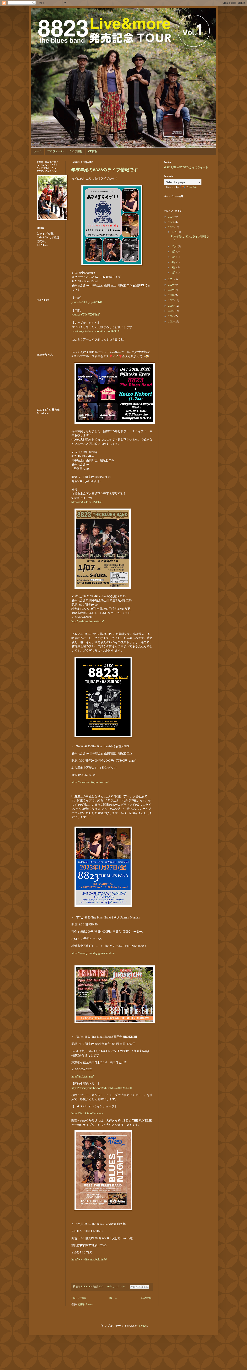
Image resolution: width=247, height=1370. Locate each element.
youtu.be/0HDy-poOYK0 (86, 302)
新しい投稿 (79, 1298)
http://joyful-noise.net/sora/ (87, 621)
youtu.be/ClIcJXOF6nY (85, 314)
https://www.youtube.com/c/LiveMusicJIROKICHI (101, 1086)
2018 (171, 295)
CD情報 (92, 151)
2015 (171, 311)
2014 (171, 316)
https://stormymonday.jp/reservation (93, 953)
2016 (171, 305)
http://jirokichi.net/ (82, 1076)
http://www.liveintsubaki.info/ (89, 1259)
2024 (171, 216)
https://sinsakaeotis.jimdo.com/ (89, 782)
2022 (171, 227)
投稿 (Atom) (85, 1304)
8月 (174, 251)
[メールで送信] (132, 1287)
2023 (171, 222)
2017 (171, 300)
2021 (171, 279)
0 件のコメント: (116, 1286)
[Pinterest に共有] (147, 1287)
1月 (174, 272)
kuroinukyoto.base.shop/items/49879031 (96, 331)
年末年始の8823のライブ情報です (104, 170)
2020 (171, 284)
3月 (174, 267)
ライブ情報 (76, 151)
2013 (171, 321)
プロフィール (55, 151)
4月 (174, 262)
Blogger (143, 1325)
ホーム (38, 151)
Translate (192, 187)
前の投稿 (146, 1298)
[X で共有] (139, 1287)
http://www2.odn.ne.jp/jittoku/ (86, 502)
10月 (175, 246)
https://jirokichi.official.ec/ (87, 1113)
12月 (175, 232)
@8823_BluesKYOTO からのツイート (186, 167)
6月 (174, 257)
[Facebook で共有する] (143, 1287)
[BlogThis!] (136, 1287)
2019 (171, 290)
